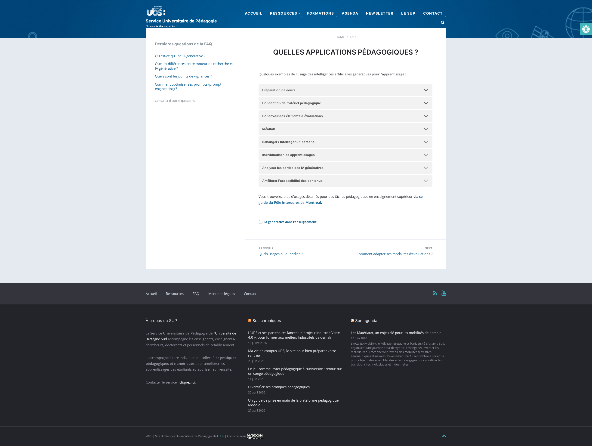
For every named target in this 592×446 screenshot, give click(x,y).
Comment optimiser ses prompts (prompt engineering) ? (188, 86)
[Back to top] (444, 436)
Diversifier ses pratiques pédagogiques (279, 386)
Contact (250, 293)
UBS (221, 436)
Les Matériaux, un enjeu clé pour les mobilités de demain (396, 332)
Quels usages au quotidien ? (281, 253)
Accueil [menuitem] (253, 13)
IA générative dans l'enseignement (290, 222)
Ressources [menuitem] (283, 13)
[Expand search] (442, 22)
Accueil (151, 293)
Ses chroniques (267, 320)
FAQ (196, 293)
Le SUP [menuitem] (408, 13)
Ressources (175, 293)
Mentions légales (221, 293)
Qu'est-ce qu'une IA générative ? (180, 55)
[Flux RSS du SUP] (435, 293)
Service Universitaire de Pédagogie (181, 21)
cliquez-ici (187, 382)
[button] (586, 29)
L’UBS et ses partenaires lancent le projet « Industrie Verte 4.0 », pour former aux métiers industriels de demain (294, 335)
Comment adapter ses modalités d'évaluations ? (394, 253)
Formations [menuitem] (320, 13)
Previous (266, 248)
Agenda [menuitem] (350, 13)
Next (428, 248)
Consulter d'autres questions (175, 101)
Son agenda (366, 320)
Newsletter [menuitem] (379, 13)
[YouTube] (443, 293)
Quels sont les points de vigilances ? (183, 76)
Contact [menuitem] (433, 13)
